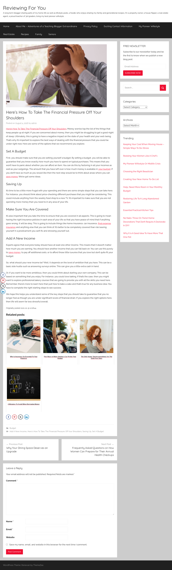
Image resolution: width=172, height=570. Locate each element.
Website (10, 537)
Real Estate (9, 34)
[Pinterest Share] (14, 417)
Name (9, 521)
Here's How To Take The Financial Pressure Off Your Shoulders (55, 431)
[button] (2, 296)
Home (6, 26)
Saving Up (86, 431)
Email (9, 529)
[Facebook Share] (8, 417)
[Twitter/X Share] (20, 417)
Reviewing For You (24, 8)
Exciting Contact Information (118, 26)
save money (12, 176)
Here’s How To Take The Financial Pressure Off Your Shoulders (36, 128)
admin (34, 123)
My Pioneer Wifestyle (149, 26)
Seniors (52, 34)
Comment (12, 480)
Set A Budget (98, 431)
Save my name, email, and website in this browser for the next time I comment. (48, 544)
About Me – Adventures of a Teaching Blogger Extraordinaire (46, 26)
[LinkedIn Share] (26, 417)
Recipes (25, 34)
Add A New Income (18, 431)
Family (38, 34)
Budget (13, 428)
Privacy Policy (90, 26)
